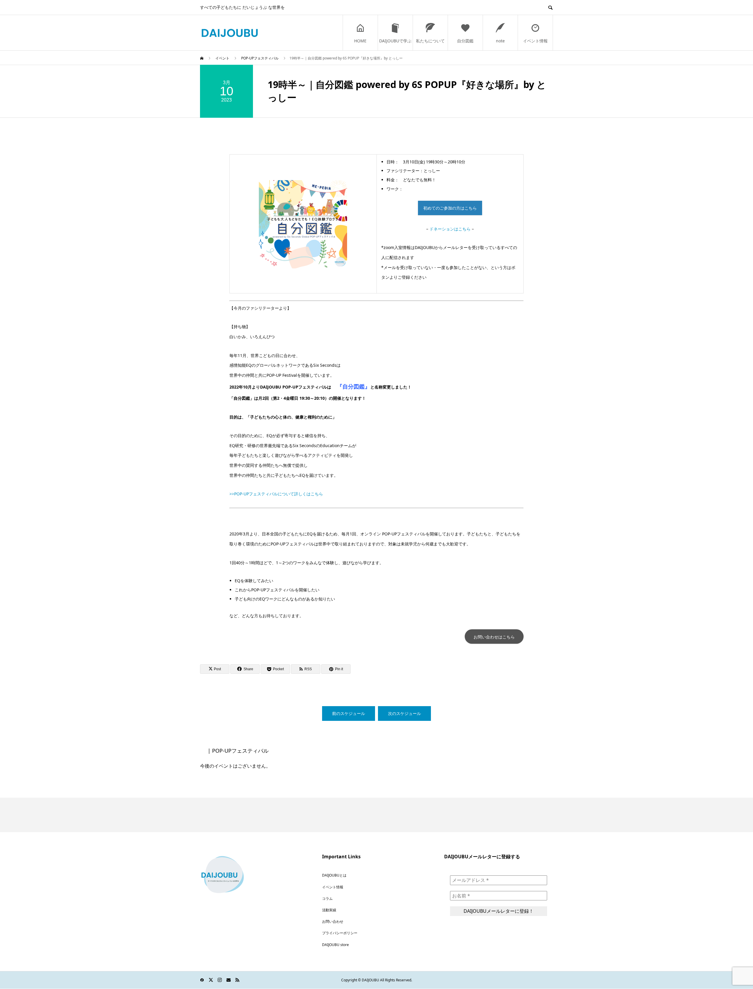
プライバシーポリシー (339, 932)
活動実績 (329, 909)
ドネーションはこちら (450, 229)
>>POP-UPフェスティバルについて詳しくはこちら (276, 494)
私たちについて (430, 41)
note (500, 41)
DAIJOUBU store (335, 944)
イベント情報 (535, 41)
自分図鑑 (465, 41)
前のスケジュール (348, 713)
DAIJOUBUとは (334, 875)
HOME (360, 41)
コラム (327, 898)
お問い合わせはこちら (494, 637)
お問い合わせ (332, 921)
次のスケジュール (404, 713)
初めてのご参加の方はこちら (450, 208)
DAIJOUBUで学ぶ (395, 41)
